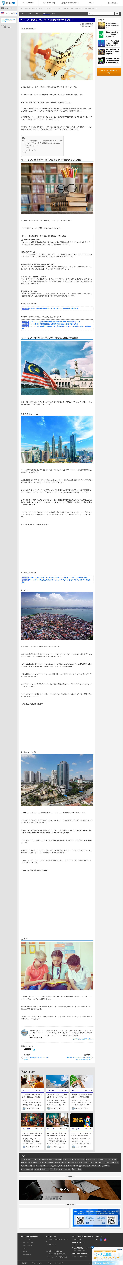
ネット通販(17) (72, 1162)
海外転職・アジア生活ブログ (70, 3)
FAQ (4, 25)
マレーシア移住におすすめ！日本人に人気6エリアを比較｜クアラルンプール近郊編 (58, 577)
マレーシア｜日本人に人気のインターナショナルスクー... (57, 1096)
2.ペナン (27, 148)
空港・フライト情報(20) (28, 1166)
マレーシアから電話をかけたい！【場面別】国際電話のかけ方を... (112, 43)
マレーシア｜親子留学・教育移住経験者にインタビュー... (32, 1134)
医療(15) (79, 1162)
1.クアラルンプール (31, 145)
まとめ (24, 152)
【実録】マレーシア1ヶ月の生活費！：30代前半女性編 (81, 1096)
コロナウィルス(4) (79, 1159)
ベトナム (28, 13)
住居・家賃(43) (51, 1166)
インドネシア (37, 13)
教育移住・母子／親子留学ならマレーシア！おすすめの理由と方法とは (53, 309)
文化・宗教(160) (76, 1169)
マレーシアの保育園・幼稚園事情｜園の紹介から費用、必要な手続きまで (54, 322)
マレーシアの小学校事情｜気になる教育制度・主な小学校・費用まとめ (53, 324)
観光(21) (88, 1159)
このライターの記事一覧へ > (83, 1039)
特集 (53, 13)
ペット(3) (37, 1159)
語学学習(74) (53, 1169)
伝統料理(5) (43, 1162)
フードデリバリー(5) (47, 1159)
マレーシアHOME (28, 3)
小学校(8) (24, 1162)
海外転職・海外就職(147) (71, 1166)
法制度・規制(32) (98, 1162)
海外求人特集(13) (41, 1166)
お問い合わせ (7, 27)
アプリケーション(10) (27, 1159)
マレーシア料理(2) (33, 1162)
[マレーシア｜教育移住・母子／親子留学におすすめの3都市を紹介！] (34, 1049)
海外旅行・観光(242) (65, 1169)
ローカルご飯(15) (68, 1159)
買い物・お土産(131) (27, 1169)
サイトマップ (59, 1263)
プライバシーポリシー (37, 1263)
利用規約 (24, 1263)
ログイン (91, 3)
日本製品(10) (58, 1159)
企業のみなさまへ (10, 19)
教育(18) (64, 1162)
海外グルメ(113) (96, 1166)
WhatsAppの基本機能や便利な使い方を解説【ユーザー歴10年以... (112, 60)
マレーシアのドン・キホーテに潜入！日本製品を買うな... (81, 1134)
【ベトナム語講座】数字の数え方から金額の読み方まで (112, 52)
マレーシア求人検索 (49, 3)
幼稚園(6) (50, 1162)
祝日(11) (94, 1159)
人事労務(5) (105, 1166)
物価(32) (59, 1166)
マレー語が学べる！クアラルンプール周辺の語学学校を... (32, 1096)
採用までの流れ (112, 3)
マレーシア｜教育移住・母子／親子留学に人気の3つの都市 (41, 143)
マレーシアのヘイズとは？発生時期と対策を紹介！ (112, 25)
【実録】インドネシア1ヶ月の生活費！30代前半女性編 (78, 1058)
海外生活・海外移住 (28, 28)
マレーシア (46, 13)
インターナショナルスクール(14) (107, 1159)
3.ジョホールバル (30, 150)
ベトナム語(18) (88, 1162)
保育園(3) (57, 1162)
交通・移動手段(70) (85, 1166)
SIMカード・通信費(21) (111, 1162)
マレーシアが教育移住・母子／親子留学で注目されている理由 (42, 141)
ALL (22, 13)
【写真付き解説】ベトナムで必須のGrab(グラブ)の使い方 (112, 34)
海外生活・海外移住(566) (41, 1169)
